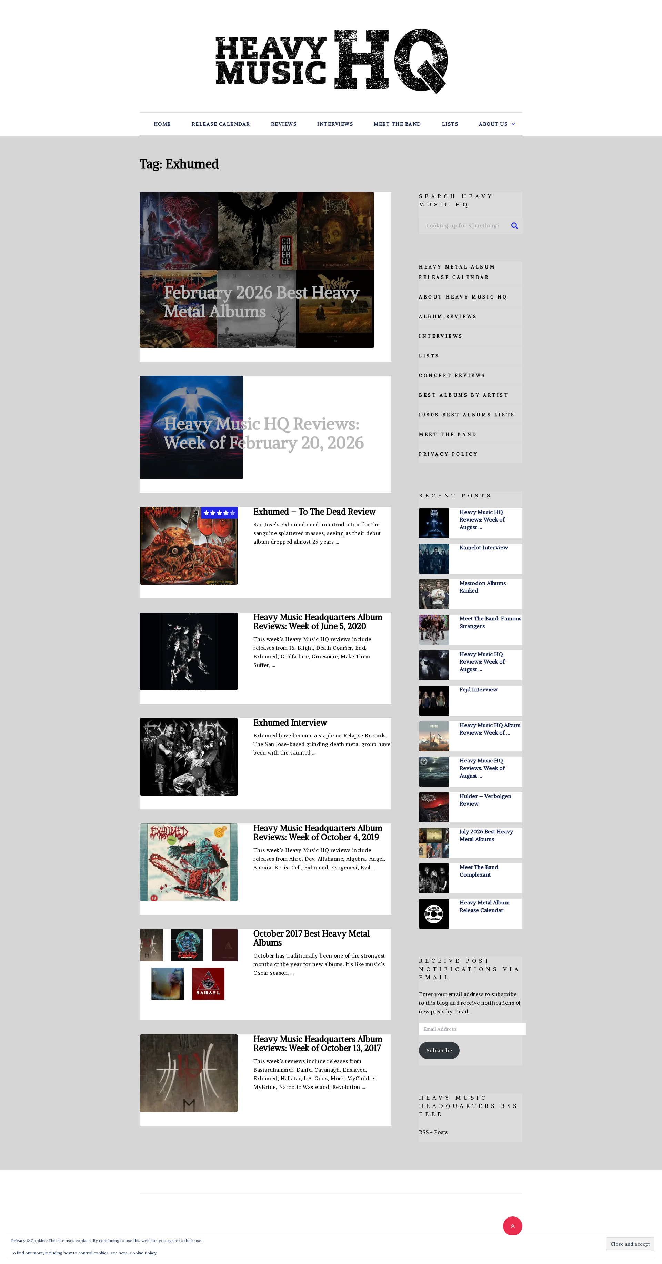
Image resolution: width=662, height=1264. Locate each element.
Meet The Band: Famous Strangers (490, 622)
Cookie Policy (143, 1252)
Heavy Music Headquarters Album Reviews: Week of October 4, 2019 (317, 832)
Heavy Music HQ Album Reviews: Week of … (490, 728)
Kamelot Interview (484, 547)
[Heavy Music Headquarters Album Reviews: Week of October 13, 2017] (189, 1073)
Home (162, 124)
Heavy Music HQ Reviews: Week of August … (482, 519)
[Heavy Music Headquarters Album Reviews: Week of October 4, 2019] (189, 862)
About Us (493, 124)
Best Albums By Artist (464, 395)
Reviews (284, 124)
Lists (450, 124)
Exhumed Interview (290, 722)
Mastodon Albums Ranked (483, 586)
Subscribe (439, 1050)
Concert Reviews (452, 375)
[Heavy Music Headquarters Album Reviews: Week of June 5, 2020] (189, 651)
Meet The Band (397, 124)
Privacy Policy (448, 454)
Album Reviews (448, 317)
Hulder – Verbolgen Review (485, 799)
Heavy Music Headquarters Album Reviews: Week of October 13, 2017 (317, 1043)
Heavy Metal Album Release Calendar (485, 906)
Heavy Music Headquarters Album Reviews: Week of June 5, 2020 (317, 621)
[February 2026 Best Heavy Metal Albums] (257, 270)
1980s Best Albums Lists (467, 415)
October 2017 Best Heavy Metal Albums (311, 938)
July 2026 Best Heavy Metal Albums (486, 835)
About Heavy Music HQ (463, 297)
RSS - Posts (433, 1132)
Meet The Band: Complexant (480, 870)
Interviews (335, 124)
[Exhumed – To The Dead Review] (189, 546)
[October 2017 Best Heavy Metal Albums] (189, 968)
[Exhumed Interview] (189, 757)
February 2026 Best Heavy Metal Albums (262, 302)
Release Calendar (221, 124)
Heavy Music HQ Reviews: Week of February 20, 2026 (264, 433)
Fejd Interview (479, 689)
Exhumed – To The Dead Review (314, 511)
